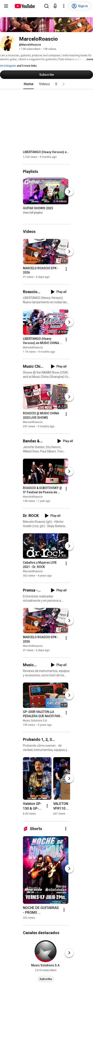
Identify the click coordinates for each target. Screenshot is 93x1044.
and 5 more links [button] (27, 65)
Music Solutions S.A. (35, 720)
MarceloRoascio (33, 347)
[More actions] (66, 269)
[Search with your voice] (55, 6)
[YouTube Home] (24, 6)
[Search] (46, 6)
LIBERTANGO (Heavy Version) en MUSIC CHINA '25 (46, 152)
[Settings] (63, 6)
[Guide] (6, 6)
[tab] (28, 84)
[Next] (69, 191)
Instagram (9, 65)
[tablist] (46, 84)
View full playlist (33, 212)
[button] (63, 84)
